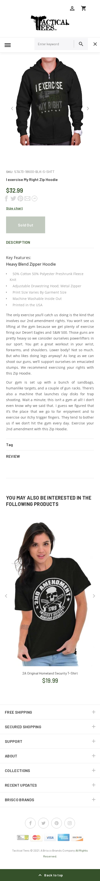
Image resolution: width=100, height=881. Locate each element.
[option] (50, 101)
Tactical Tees (21, 850)
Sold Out (25, 225)
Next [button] (88, 108)
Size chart (14, 208)
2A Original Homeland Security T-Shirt (50, 673)
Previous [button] (12, 108)
